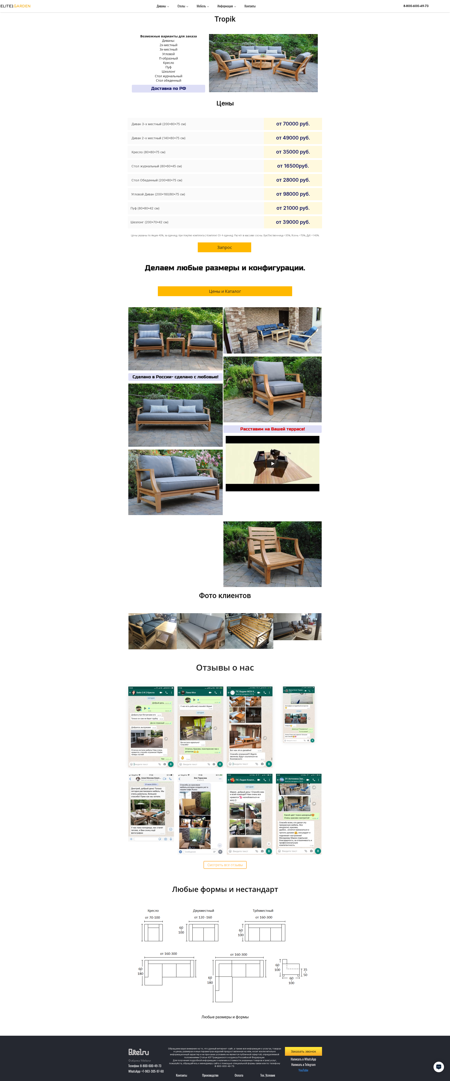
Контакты (181, 1075)
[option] (225, 963)
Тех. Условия (267, 1075)
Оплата (239, 1075)
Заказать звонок (303, 1051)
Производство (210, 1075)
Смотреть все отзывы (225, 864)
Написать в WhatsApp (303, 1059)
